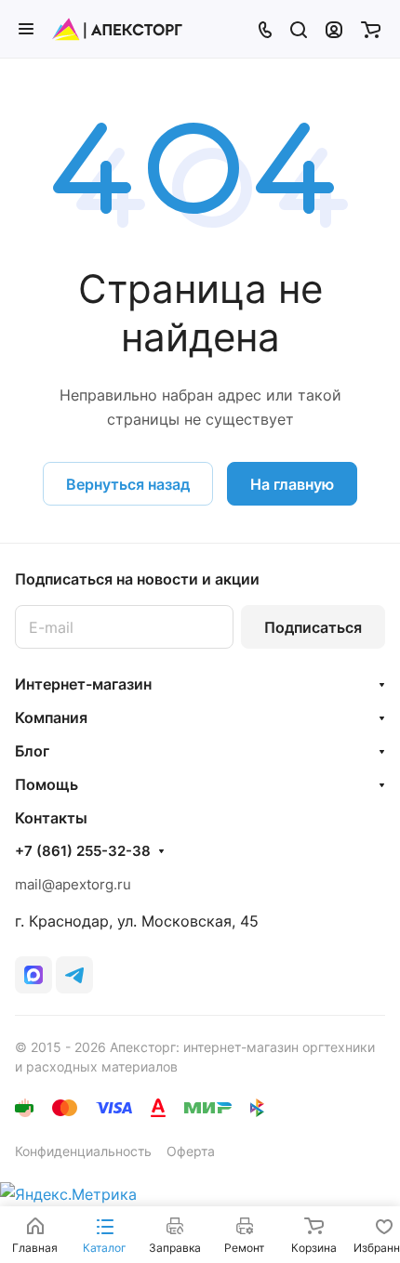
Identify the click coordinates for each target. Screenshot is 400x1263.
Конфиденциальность (83, 1151)
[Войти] (334, 29)
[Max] (33, 974)
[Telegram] (74, 974)
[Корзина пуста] (370, 29)
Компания (51, 717)
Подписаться (313, 627)
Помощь (46, 784)
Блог (32, 751)
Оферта (191, 1151)
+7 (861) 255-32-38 (83, 851)
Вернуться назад (128, 484)
